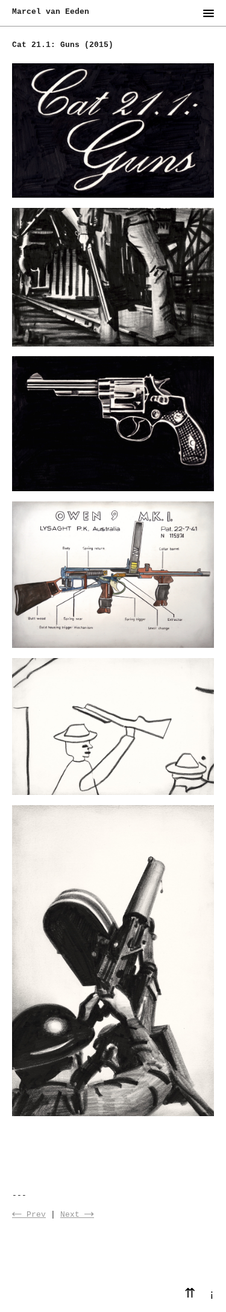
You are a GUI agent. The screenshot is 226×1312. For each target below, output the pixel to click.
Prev (29, 1214)
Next (77, 1214)
